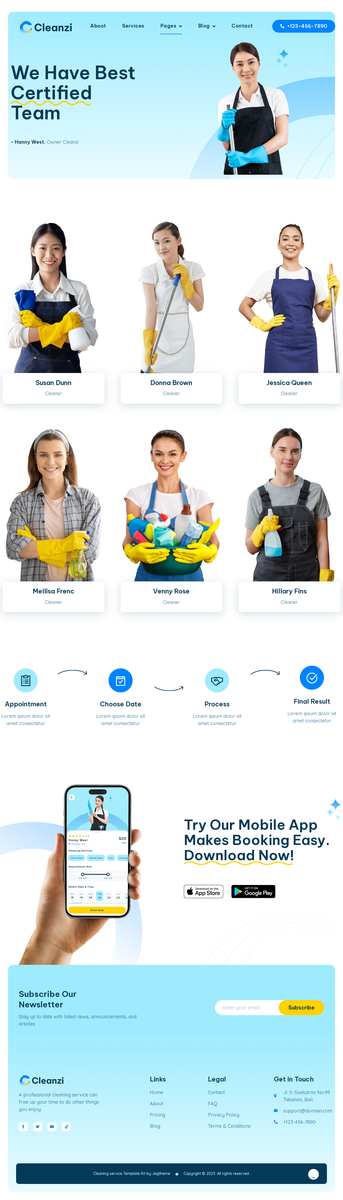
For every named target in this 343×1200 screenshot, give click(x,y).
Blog (204, 26)
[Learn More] (313, 1174)
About (98, 26)
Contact (242, 26)
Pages (169, 26)
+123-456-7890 (307, 26)
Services (133, 26)
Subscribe (301, 1007)
